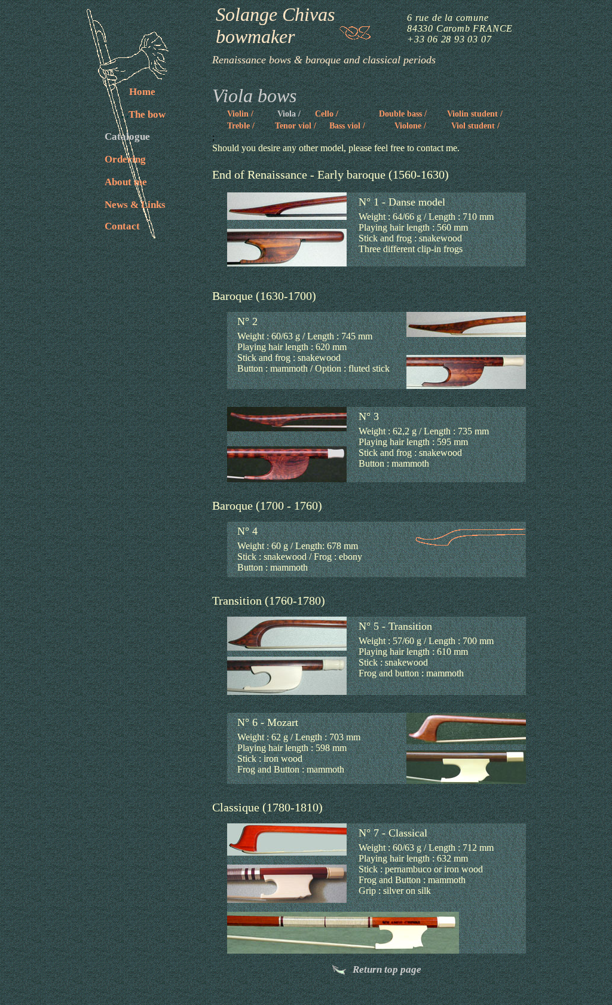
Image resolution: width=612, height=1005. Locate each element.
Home (142, 91)
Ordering (125, 159)
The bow (143, 114)
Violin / (240, 113)
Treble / (241, 125)
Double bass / (403, 113)
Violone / (410, 125)
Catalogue (127, 136)
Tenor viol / (295, 125)
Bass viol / (347, 125)
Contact (122, 226)
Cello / (326, 113)
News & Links (135, 204)
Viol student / (475, 125)
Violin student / (475, 113)
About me (126, 182)
